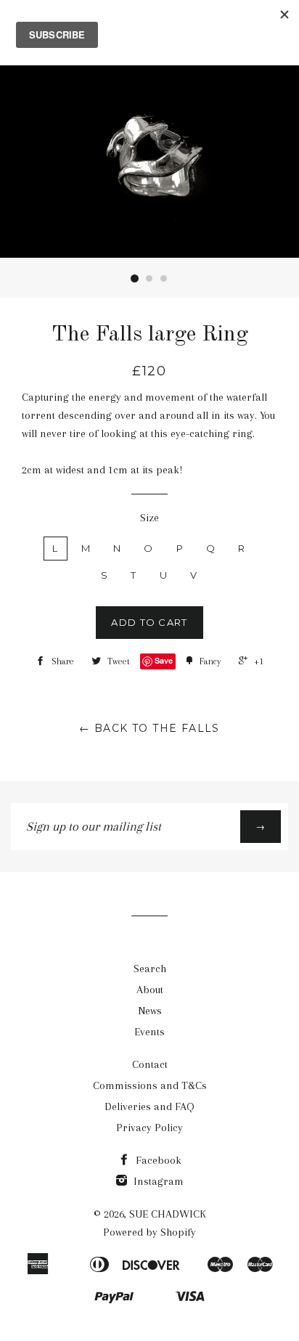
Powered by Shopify (149, 1232)
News (150, 1010)
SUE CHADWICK (167, 1213)
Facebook (157, 1160)
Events (149, 1031)
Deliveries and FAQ (149, 1106)
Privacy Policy (149, 1127)
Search (150, 968)
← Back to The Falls (149, 728)
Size (149, 517)
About (149, 989)
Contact (150, 1064)
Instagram (157, 1181)
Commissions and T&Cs (150, 1085)
